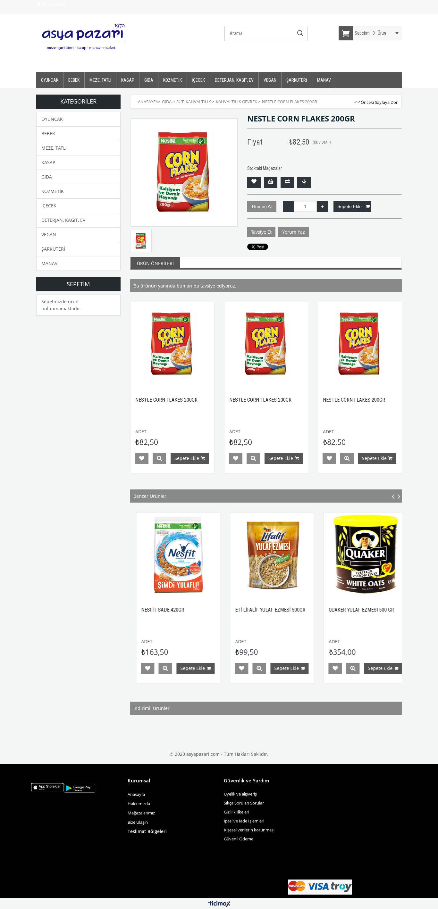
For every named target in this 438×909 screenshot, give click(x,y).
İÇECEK (198, 80)
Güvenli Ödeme (238, 839)
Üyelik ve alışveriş (240, 794)
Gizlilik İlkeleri (236, 812)
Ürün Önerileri (155, 263)
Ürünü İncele (159, 458)
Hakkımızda (139, 803)
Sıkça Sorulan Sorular (244, 803)
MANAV (324, 80)
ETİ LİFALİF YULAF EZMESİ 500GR (252, 610)
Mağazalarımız (141, 813)
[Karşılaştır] (287, 182)
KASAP (127, 80)
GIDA (148, 80)
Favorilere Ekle (141, 458)
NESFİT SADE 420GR (145, 610)
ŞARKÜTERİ (296, 80)
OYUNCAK (49, 80)
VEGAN (270, 80)
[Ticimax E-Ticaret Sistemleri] (219, 904)
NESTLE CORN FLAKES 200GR (166, 400)
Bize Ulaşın (138, 822)
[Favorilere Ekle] (254, 182)
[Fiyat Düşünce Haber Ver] (304, 182)
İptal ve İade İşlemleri (244, 821)
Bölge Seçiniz (53, 4)
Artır (322, 206)
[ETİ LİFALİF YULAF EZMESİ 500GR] (254, 554)
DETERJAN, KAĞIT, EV (234, 80)
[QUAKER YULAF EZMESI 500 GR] (348, 554)
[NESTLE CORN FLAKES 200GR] (172, 344)
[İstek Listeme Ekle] (270, 182)
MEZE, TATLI (100, 80)
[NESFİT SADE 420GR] (161, 554)
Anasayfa (136, 794)
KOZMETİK (172, 80)
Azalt (288, 206)
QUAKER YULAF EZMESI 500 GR (343, 610)
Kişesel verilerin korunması (249, 830)
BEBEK (74, 80)
